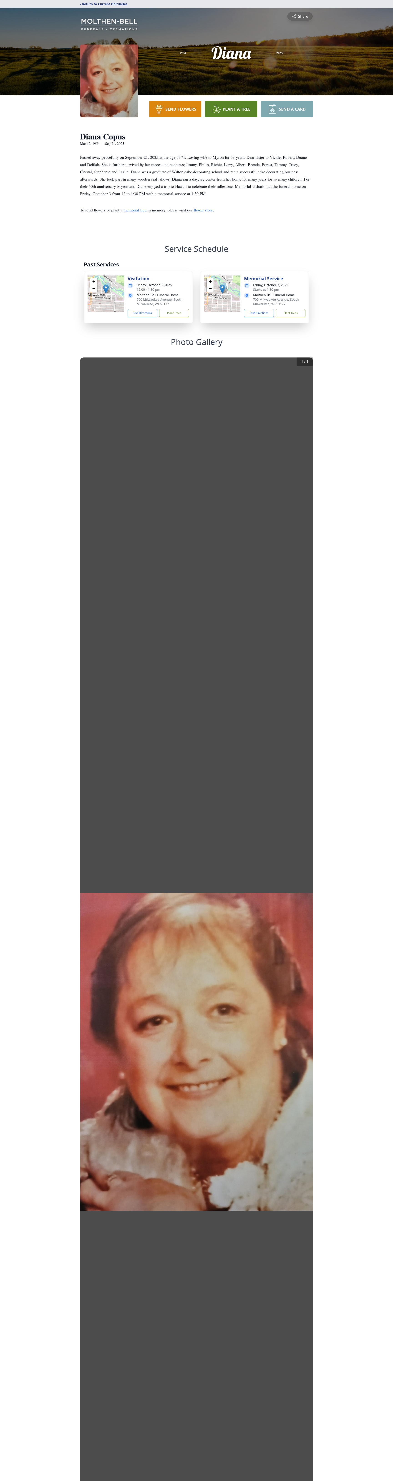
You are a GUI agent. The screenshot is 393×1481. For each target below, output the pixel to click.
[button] (106, 289)
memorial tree (134, 210)
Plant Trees (174, 313)
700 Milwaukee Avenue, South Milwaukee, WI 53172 (159, 301)
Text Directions (142, 313)
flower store (203, 210)
